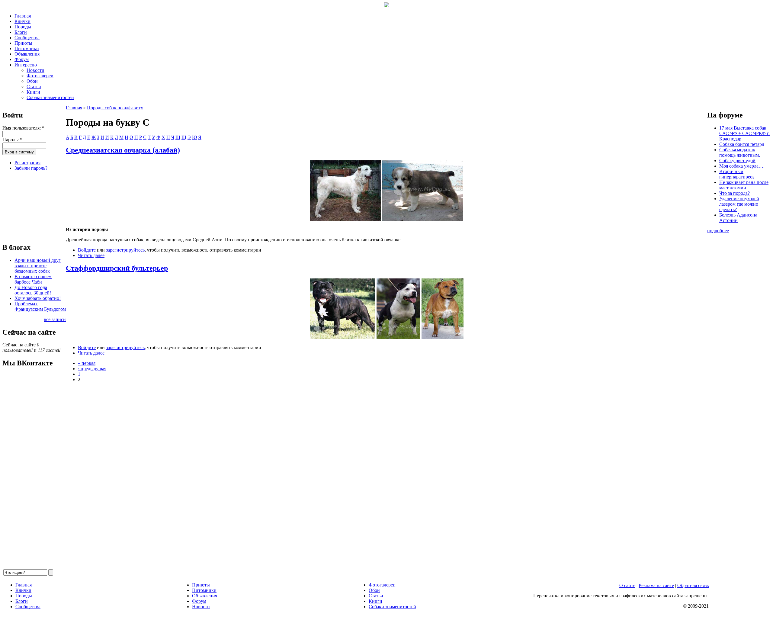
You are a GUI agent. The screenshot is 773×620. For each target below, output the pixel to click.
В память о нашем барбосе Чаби (33, 279)
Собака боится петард (741, 144)
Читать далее (91, 255)
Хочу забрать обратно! (37, 298)
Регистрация (27, 162)
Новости (35, 70)
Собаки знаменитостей (50, 97)
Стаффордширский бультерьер (117, 268)
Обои (32, 81)
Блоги (20, 32)
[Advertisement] (32, 206)
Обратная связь (693, 585)
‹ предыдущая (92, 368)
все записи (55, 319)
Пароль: (12, 139)
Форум (21, 59)
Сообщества (27, 37)
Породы (22, 26)
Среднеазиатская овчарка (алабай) (123, 150)
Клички (22, 21)
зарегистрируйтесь (125, 249)
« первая (86, 363)
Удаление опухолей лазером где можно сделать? (739, 204)
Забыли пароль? (30, 168)
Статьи (34, 86)
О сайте (627, 585)
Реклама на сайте (656, 585)
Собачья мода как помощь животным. (739, 152)
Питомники (26, 48)
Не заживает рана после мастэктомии (743, 185)
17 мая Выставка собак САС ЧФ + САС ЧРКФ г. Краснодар (744, 133)
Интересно (25, 64)
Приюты (23, 43)
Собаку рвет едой (737, 160)
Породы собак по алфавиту (115, 107)
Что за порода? (734, 193)
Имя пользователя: (23, 127)
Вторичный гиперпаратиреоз (736, 174)
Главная (22, 15)
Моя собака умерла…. (742, 166)
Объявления (27, 53)
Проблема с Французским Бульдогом (40, 306)
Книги (33, 92)
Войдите (87, 249)
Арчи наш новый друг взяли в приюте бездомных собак (37, 266)
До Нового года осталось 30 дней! (32, 290)
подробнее (718, 230)
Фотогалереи (40, 75)
